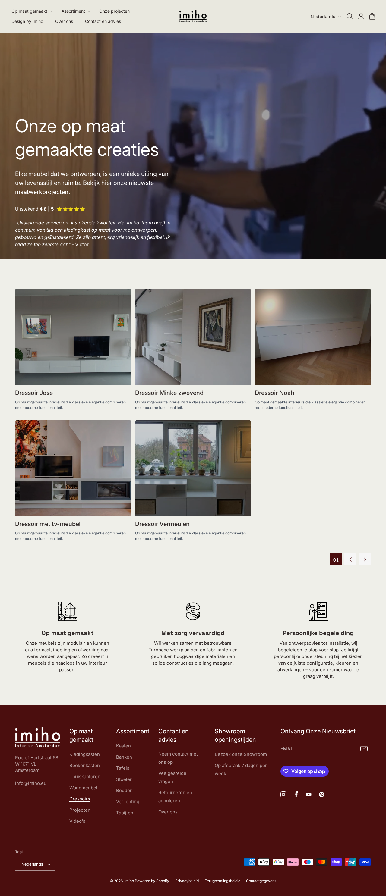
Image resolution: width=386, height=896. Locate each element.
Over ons (168, 812)
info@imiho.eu (30, 783)
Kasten (123, 746)
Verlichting (127, 801)
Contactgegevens (261, 881)
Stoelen (124, 779)
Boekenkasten (84, 765)
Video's (77, 821)
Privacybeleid (187, 881)
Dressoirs (79, 799)
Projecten (79, 810)
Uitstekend (34, 209)
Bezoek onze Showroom (241, 754)
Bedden (124, 790)
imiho (129, 881)
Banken (124, 757)
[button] (30, 11)
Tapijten (124, 813)
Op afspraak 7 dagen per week (241, 769)
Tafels (122, 768)
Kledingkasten (84, 754)
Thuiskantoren (84, 776)
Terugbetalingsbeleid (222, 881)
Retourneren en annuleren (175, 797)
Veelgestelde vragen (172, 777)
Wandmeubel (83, 788)
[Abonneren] (364, 748)
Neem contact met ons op (178, 758)
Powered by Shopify (152, 881)
